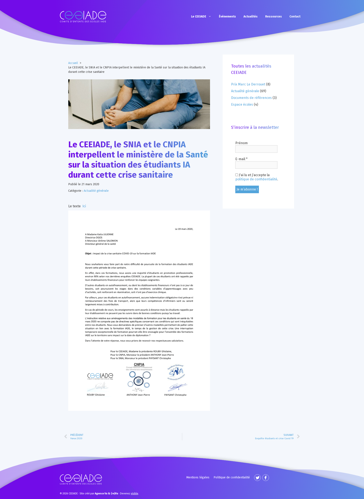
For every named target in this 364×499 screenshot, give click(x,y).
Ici (84, 206)
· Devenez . (117, 493)
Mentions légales (197, 477)
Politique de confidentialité (232, 477)
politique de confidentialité (256, 179)
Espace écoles (242, 104)
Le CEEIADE (198, 16)
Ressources (273, 16)
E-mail (241, 159)
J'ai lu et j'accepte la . (256, 177)
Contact (294, 16)
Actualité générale (96, 191)
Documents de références (251, 98)
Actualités (251, 16)
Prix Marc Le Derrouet (248, 84)
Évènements (227, 16)
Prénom (241, 143)
